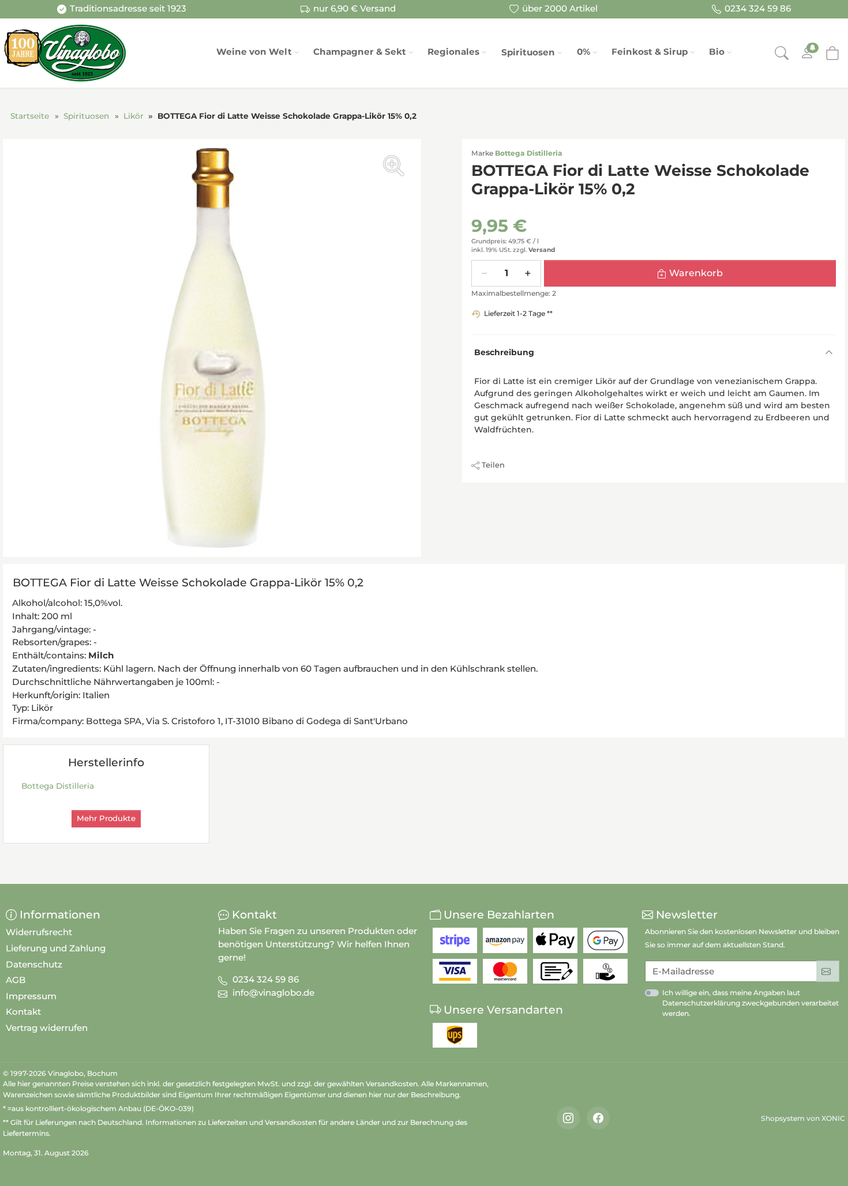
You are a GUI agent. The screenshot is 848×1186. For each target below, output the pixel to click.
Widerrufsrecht (39, 932)
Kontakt (23, 1011)
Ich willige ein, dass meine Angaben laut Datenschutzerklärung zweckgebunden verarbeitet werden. (750, 1003)
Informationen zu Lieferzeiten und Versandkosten (231, 1122)
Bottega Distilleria (528, 153)
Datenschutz (34, 964)
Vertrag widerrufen (47, 1027)
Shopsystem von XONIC (803, 1118)
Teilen (493, 464)
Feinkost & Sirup (649, 51)
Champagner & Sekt (359, 51)
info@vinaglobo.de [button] (273, 992)
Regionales (453, 51)
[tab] (191, 584)
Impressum (31, 996)
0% (583, 51)
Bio (717, 51)
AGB (16, 979)
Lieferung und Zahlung (56, 948)
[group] (212, 348)
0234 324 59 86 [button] (265, 979)
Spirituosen (528, 52)
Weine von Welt (254, 51)
